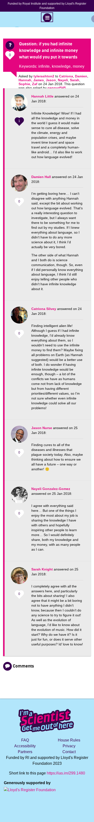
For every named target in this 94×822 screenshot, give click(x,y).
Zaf (34, 84)
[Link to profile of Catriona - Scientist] (19, 317)
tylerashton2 (44, 76)
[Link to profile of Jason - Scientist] (19, 437)
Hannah (25, 80)
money (78, 66)
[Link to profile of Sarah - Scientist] (19, 578)
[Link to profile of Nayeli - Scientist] (19, 497)
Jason (51, 80)
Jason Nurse (41, 428)
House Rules (69, 740)
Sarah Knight (42, 569)
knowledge (61, 66)
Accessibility (25, 746)
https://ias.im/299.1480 (66, 773)
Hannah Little (42, 96)
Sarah (74, 80)
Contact (69, 752)
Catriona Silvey (43, 309)
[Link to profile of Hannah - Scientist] (19, 105)
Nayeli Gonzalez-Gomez (50, 489)
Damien (81, 76)
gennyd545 (56, 88)
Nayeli (63, 80)
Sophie (24, 84)
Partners (25, 752)
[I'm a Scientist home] (47, 718)
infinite (44, 66)
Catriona (66, 76)
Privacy (69, 746)
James (38, 80)
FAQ (25, 740)
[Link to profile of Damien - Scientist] (19, 185)
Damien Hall (41, 177)
